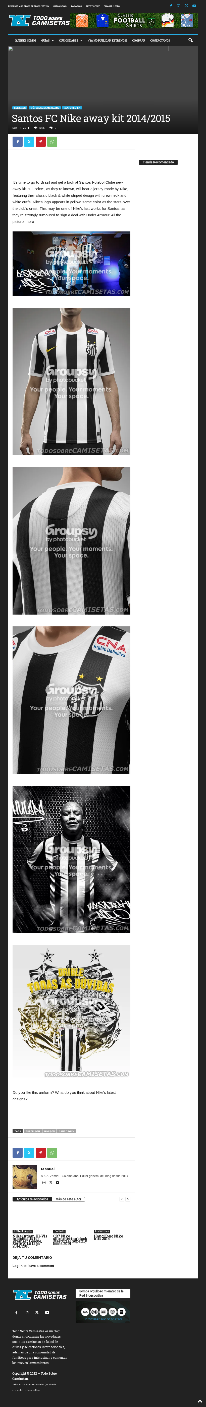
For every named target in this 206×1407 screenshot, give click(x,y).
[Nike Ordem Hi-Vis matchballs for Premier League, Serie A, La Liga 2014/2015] (31, 1219)
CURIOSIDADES (68, 40)
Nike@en (49, 1131)
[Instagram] (179, 6)
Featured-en (72, 107)
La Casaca (76, 6)
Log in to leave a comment (33, 1266)
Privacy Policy (32, 1390)
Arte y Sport (93, 6)
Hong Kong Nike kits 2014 (108, 1237)
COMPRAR (138, 40)
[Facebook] (171, 6)
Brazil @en (33, 1131)
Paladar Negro (112, 6)
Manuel (48, 1168)
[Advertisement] (71, 165)
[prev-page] (121, 1199)
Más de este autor (68, 1199)
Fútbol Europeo (22, 1231)
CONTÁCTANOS (160, 40)
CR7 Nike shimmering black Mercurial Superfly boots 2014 (70, 1240)
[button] (190, 40)
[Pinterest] (41, 142)
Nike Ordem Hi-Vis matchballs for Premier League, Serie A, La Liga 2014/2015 (30, 1241)
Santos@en (66, 1131)
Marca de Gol (60, 6)
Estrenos (20, 107)
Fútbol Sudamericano (44, 107)
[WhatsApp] (52, 142)
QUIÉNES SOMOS (25, 40)
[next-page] (127, 1199)
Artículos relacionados (32, 1199)
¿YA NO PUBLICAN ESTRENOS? (107, 40)
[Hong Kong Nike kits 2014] (112, 1219)
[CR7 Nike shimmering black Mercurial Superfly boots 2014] (71, 1219)
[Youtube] (194, 6)
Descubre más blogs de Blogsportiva (28, 6)
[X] (186, 6)
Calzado (59, 1231)
